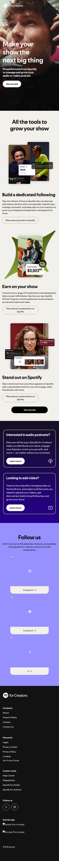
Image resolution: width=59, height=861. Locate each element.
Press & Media (10, 717)
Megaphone (9, 780)
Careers (7, 722)
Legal (5, 742)
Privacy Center (10, 746)
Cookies (7, 756)
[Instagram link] (14, 807)
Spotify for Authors (12, 789)
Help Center (9, 775)
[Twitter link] (6, 807)
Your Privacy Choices (11, 761)
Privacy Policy (9, 751)
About (6, 712)
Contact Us (8, 726)
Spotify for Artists (11, 784)
